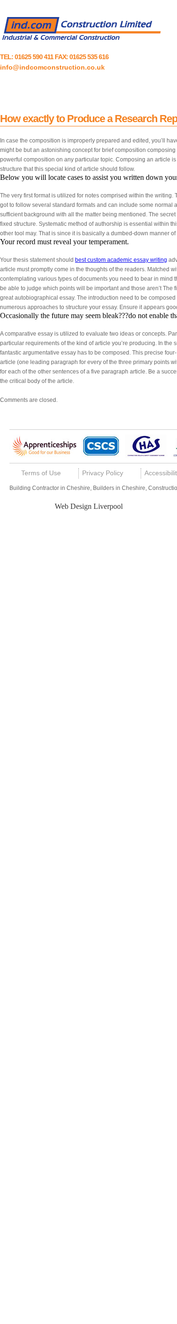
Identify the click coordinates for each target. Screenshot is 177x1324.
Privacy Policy (102, 473)
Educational (129, 89)
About (52, 89)
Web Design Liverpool (89, 506)
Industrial (87, 89)
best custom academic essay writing (121, 260)
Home (22, 89)
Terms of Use (41, 473)
